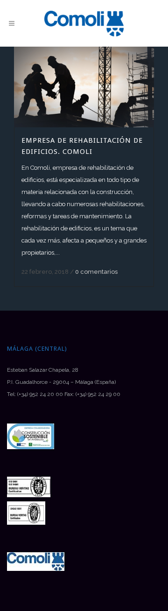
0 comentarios (96, 271)
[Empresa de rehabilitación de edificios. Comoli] (84, 87)
